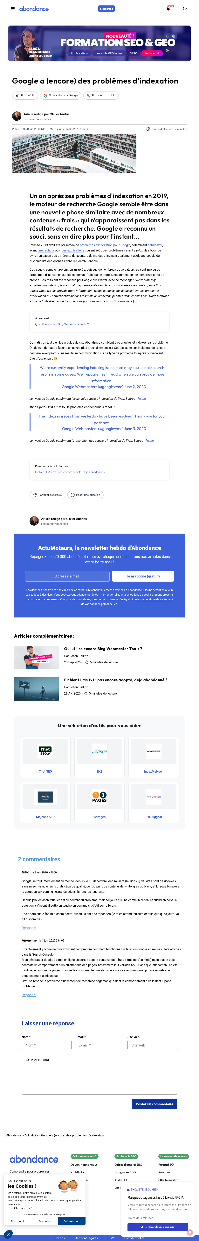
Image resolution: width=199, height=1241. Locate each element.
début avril (155, 245)
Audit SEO (121, 1180)
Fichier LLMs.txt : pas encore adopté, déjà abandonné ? (70, 472)
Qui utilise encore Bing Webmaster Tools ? (62, 324)
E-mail (80, 1037)
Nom (26, 1037)
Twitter (142, 399)
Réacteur (164, 1172)
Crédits (60, 1238)
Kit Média (77, 1172)
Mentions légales (86, 1238)
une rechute (46, 250)
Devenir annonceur (84, 1164)
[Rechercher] (185, 8)
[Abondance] (34, 8)
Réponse (29, 928)
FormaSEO (166, 1164)
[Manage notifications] (190, 1232)
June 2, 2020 (135, 386)
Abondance (13, 1135)
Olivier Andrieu (61, 114)
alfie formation (168, 1180)
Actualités (31, 1135)
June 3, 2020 (135, 428)
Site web (133, 1037)
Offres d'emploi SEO (128, 1164)
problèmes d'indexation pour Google (105, 245)
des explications (73, 250)
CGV (110, 1238)
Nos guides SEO (125, 1172)
